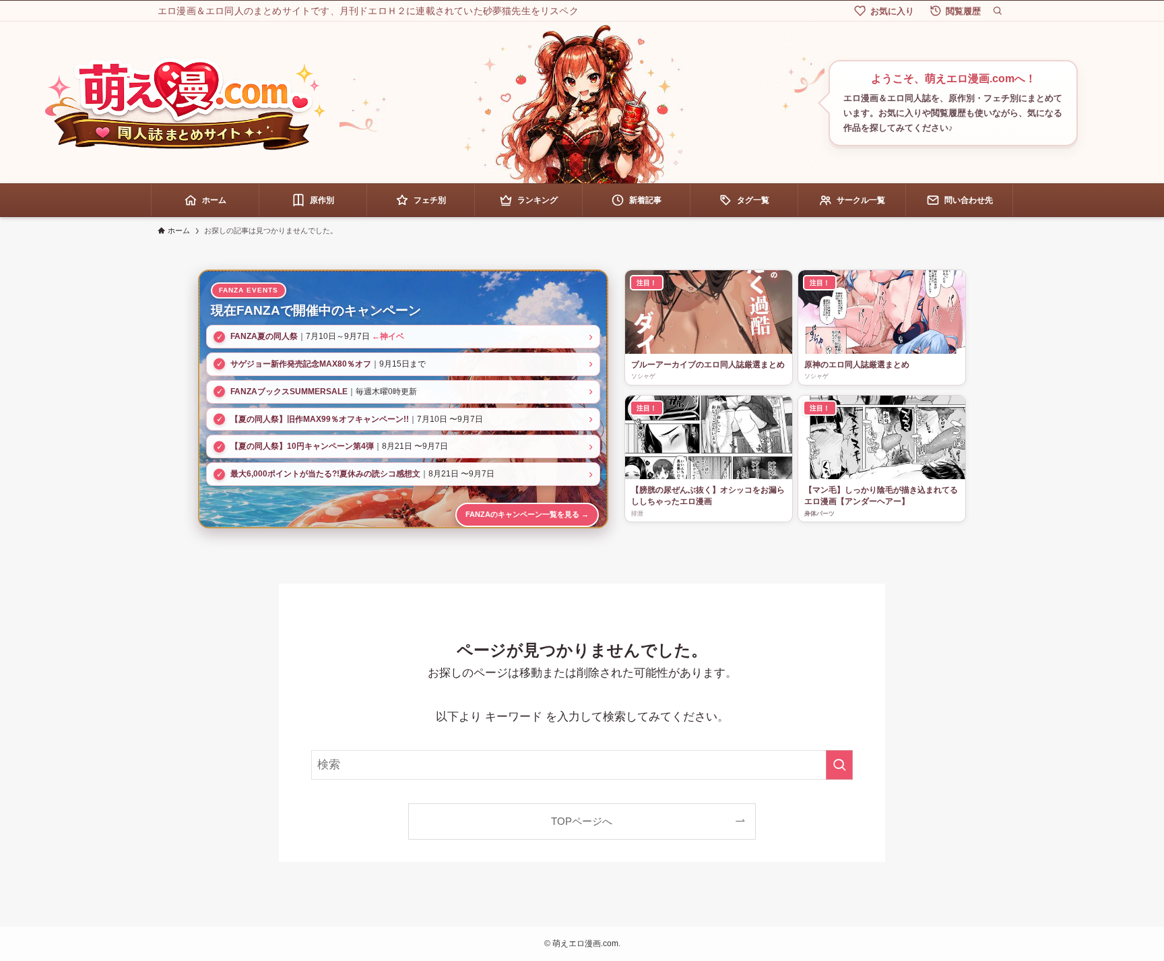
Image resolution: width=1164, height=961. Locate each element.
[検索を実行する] (839, 765)
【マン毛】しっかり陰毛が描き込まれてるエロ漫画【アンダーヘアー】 (881, 495)
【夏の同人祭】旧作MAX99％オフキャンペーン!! (319, 419)
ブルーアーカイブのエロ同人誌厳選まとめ (708, 364)
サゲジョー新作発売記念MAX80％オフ (300, 364)
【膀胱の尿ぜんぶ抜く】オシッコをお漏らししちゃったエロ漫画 (708, 495)
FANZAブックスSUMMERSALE (289, 391)
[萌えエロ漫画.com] (184, 103)
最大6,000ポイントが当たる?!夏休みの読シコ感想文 (325, 473)
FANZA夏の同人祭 (264, 336)
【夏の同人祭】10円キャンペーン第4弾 (302, 446)
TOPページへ (581, 821)
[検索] (997, 10)
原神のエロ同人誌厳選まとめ (856, 364)
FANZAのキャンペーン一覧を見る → (527, 514)
